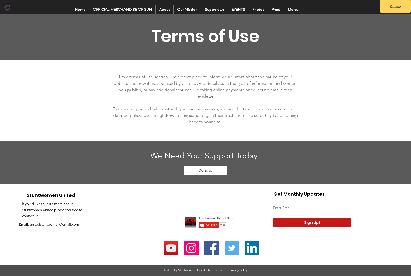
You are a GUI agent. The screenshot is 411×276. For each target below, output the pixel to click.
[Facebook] (211, 248)
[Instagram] (191, 248)
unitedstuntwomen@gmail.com (54, 224)
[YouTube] (171, 248)
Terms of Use (216, 270)
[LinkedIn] (252, 248)
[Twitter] (232, 248)
